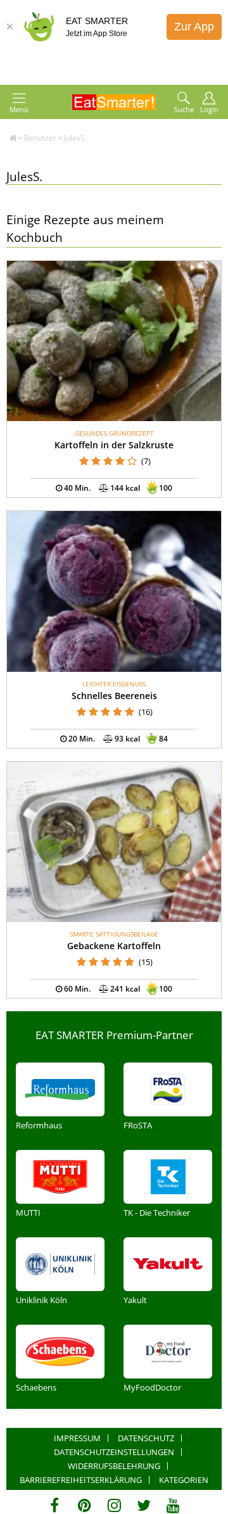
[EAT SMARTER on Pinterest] (84, 1505)
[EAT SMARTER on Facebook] (54, 1505)
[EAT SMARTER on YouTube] (173, 1505)
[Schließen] (9, 26)
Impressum (77, 1438)
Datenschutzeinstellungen (114, 1452)
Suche (184, 109)
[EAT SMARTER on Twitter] (143, 1505)
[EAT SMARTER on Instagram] (114, 1505)
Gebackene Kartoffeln (114, 946)
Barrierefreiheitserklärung (81, 1480)
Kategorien (183, 1480)
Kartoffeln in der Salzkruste (114, 445)
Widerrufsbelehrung (114, 1466)
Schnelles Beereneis (114, 696)
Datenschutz (146, 1438)
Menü (19, 109)
